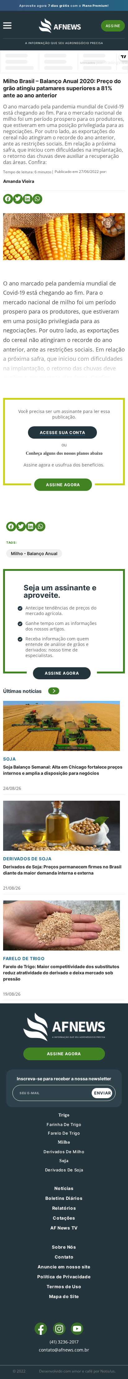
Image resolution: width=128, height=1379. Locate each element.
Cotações (64, 1218)
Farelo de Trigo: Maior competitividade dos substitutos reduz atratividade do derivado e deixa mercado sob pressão (61, 972)
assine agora (63, 484)
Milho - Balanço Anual (34, 553)
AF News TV (64, 1227)
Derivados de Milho (64, 1151)
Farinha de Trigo (64, 1124)
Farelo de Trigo (24, 958)
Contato (64, 1256)
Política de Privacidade (63, 1276)
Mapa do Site (64, 1296)
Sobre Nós (64, 1247)
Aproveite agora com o (63, 5)
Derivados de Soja (27, 858)
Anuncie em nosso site (64, 1266)
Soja (9, 758)
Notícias (64, 1188)
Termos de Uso (64, 1286)
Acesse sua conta (62, 432)
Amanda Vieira (18, 181)
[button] (8, 199)
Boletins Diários (63, 1198)
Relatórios (64, 1208)
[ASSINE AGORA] (62, 474)
